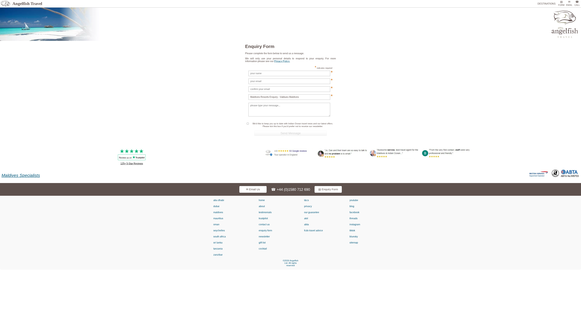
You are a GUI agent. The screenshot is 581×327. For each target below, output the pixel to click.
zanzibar (218, 254)
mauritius (218, 218)
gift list (262, 242)
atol (306, 218)
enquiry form (265, 230)
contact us (264, 224)
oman (216, 224)
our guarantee (311, 212)
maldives (218, 212)
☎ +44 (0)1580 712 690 (290, 189)
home (262, 200)
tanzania (218, 248)
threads (354, 218)
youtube (354, 200)
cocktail (263, 248)
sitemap (354, 242)
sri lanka (217, 242)
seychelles (219, 230)
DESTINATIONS (547, 3)
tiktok (352, 230)
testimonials (265, 212)
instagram (355, 224)
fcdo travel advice (313, 230)
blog (352, 206)
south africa (219, 236)
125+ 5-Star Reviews (131, 163)
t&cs (306, 200)
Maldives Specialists (21, 175)
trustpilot (263, 218)
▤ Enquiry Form (328, 189)
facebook (354, 212)
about (262, 206)
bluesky (354, 236)
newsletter (264, 236)
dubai (216, 206)
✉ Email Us (253, 189)
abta (306, 224)
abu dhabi (218, 200)
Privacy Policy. (282, 61)
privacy (308, 206)
